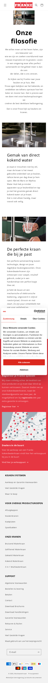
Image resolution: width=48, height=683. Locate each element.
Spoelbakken (11, 527)
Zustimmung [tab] (8, 318)
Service (8, 629)
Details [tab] (23, 318)
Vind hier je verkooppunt (14, 462)
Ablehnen (24, 370)
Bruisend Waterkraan (15, 543)
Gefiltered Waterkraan (15, 549)
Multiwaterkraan (20, 674)
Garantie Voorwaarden (15, 618)
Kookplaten (10, 521)
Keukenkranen (11, 516)
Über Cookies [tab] (39, 318)
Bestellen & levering (14, 589)
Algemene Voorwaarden (16, 583)
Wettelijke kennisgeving (15, 678)
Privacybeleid (33, 674)
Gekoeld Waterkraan (14, 555)
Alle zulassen (24, 362)
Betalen (8, 594)
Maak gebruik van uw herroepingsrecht (23, 641)
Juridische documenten (33, 678)
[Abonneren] (38, 652)
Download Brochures (14, 606)
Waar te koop (11, 494)
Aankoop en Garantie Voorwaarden (21, 482)
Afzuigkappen (11, 510)
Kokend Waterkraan (14, 561)
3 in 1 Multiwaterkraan (15, 567)
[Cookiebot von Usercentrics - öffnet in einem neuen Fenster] (34, 311)
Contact (8, 600)
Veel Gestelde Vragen (15, 488)
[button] (5, 5)
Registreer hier (9, 406)
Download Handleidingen (17, 612)
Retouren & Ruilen (13, 623)
